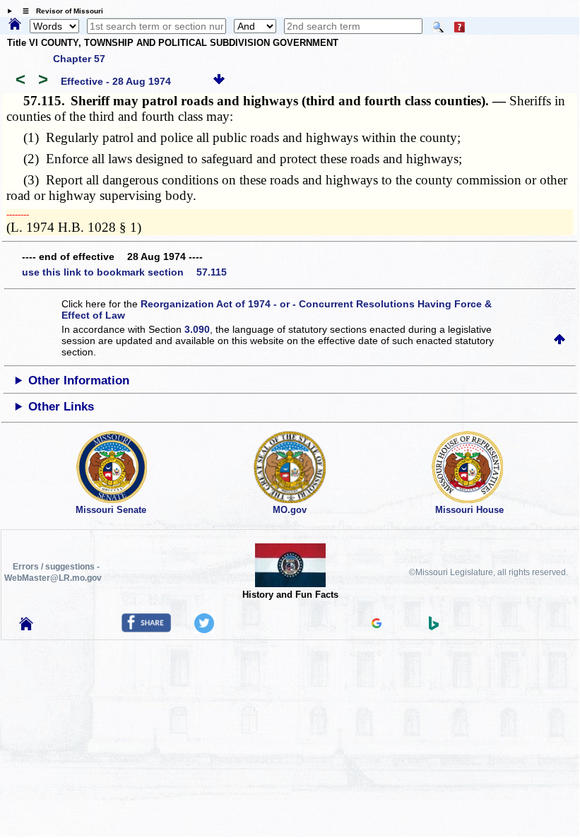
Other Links (61, 406)
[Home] (14, 25)
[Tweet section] (204, 629)
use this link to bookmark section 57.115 (124, 272)
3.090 (197, 329)
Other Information (78, 380)
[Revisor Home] (26, 626)
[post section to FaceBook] (146, 629)
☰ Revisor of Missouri (59, 11)
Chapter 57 (79, 58)
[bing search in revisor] (434, 626)
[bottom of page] (219, 81)
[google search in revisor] (376, 624)
